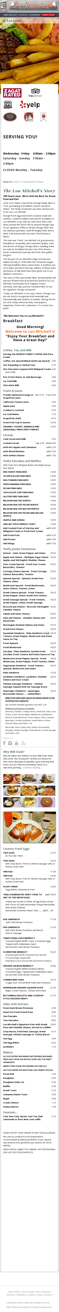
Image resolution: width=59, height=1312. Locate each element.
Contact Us (47, 1294)
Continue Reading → (33, 767)
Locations (31, 1294)
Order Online (48, 15)
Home (10, 1291)
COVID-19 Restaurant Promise (28, 181)
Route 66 (10, 1294)
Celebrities (20, 1294)
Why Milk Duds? (13, 752)
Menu (17, 1291)
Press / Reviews (43, 1291)
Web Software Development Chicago (22, 1307)
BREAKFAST (10, 15)
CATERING (34, 15)
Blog (39, 1294)
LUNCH (23, 15)
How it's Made (28, 1291)
